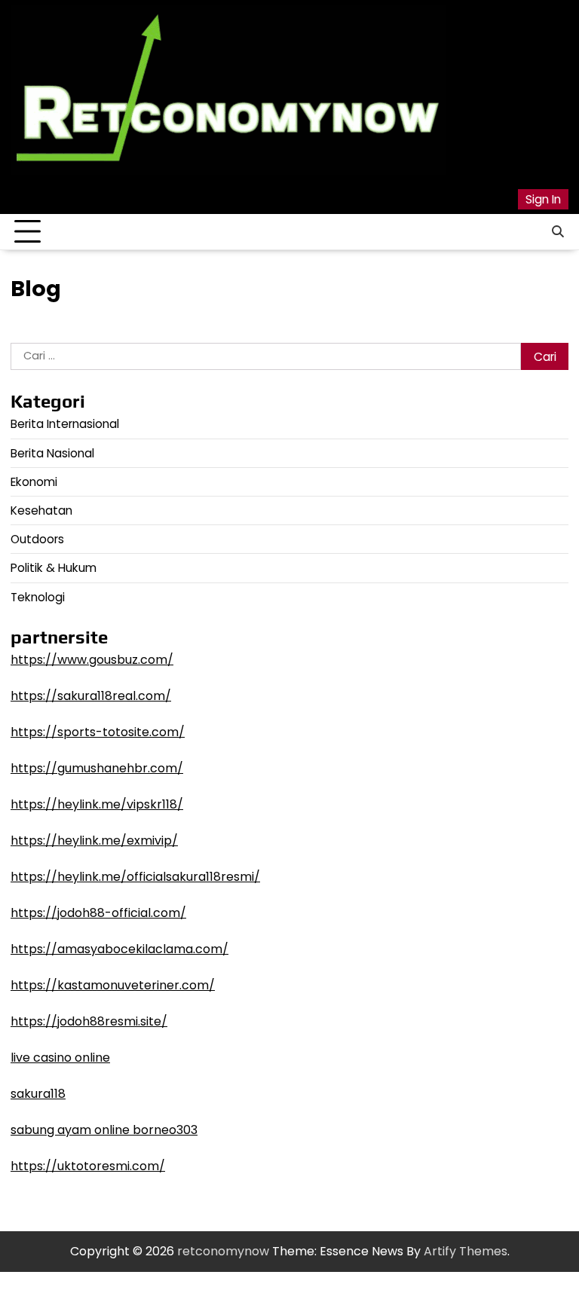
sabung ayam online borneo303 (104, 1130)
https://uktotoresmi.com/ (88, 1166)
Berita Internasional (65, 424)
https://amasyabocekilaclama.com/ (119, 949)
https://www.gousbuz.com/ (92, 659)
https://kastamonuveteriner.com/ (113, 985)
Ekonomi (34, 482)
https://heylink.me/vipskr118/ (97, 804)
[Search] (557, 232)
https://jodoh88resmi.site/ (89, 1021)
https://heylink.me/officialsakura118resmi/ (135, 876)
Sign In (543, 199)
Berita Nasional (52, 453)
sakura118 (38, 1093)
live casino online (60, 1057)
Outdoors (37, 539)
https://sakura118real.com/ (91, 696)
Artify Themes (465, 1251)
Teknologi (38, 597)
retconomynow (223, 1251)
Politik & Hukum (53, 568)
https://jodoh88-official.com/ (98, 913)
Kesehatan (41, 510)
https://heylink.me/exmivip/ (94, 840)
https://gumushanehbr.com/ (97, 768)
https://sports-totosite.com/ (98, 732)
